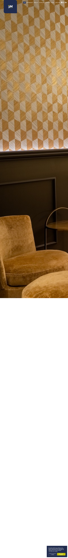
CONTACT (52, 2)
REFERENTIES (47, 2)
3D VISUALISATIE (41, 2)
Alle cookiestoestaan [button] (61, 554)
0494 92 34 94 (57, 2)
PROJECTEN (36, 2)
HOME (24, 2)
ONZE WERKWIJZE (29, 2)
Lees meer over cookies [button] (53, 551)
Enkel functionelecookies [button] (52, 554)
